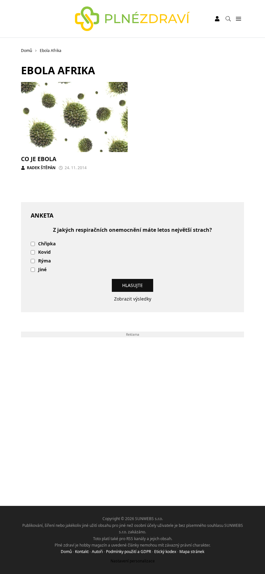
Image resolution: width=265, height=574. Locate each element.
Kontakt (82, 551)
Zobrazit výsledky (132, 299)
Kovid (44, 252)
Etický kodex (165, 551)
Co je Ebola (38, 159)
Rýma (44, 261)
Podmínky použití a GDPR (128, 551)
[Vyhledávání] (228, 19)
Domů (66, 551)
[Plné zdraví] (132, 18)
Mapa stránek (191, 551)
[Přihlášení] (217, 18)
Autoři (97, 551)
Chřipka (47, 244)
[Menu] (238, 19)
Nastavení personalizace (133, 561)
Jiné (42, 269)
